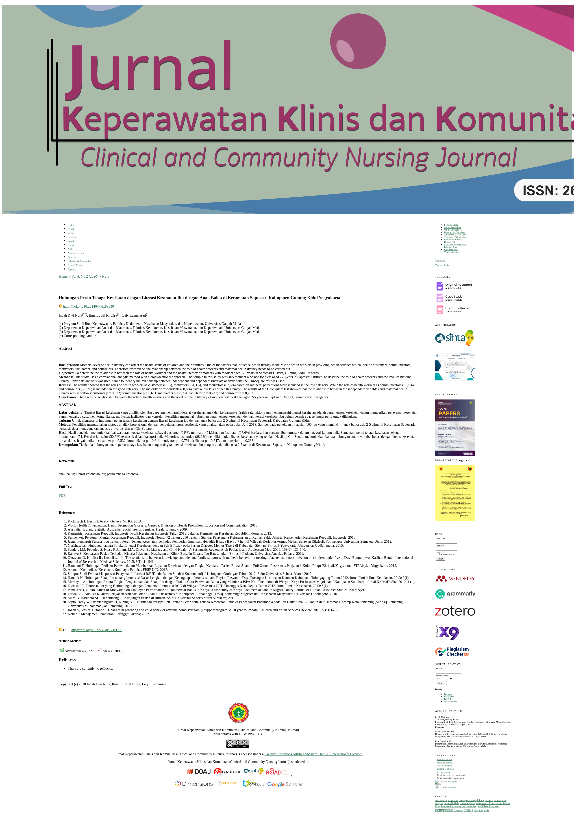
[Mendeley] (455, 581)
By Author (449, 696)
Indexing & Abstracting (79, 261)
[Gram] (455, 598)
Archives (72, 249)
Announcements (76, 253)
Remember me (447, 554)
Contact (72, 269)
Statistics (72, 257)
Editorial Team (450, 247)
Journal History (75, 265)
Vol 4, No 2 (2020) (84, 276)
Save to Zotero (449, 787)
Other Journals (450, 701)
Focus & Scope (451, 225)
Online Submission (453, 230)
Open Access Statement (454, 232)
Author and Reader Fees (455, 234)
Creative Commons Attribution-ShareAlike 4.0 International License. (313, 754)
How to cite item (444, 765)
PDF (62, 495)
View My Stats (442, 265)
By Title (448, 699)
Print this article (444, 759)
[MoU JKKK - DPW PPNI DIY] (455, 520)
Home (71, 225)
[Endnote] (447, 644)
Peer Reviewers (451, 249)
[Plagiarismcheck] (452, 655)
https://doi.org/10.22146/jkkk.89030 (88, 306)
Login (71, 233)
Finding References (445, 769)
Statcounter (440, 260)
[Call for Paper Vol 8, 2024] (455, 455)
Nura (105, 276)
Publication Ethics (452, 239)
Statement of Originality (455, 237)
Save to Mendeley (449, 781)
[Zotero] (455, 617)
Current (71, 245)
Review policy (443, 772)
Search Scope (442, 675)
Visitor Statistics (451, 252)
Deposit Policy (451, 242)
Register (72, 237)
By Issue (448, 694)
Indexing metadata (445, 762)
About (71, 229)
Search (71, 241)
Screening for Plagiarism (455, 244)
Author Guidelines (452, 227)
